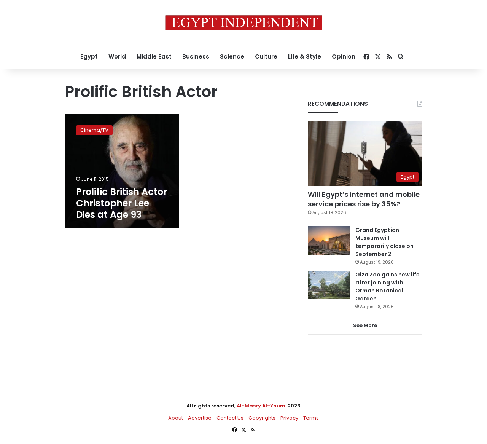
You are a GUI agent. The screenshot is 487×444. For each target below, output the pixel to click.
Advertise (200, 418)
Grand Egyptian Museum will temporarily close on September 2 (384, 242)
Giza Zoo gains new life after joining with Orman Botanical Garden (387, 286)
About (175, 418)
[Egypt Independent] (243, 22)
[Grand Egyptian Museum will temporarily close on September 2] (329, 240)
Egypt (89, 57)
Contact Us (230, 418)
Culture (266, 57)
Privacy (289, 418)
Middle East (154, 57)
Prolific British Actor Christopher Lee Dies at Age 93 (121, 203)
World (117, 57)
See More (365, 325)
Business (195, 57)
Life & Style (304, 57)
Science (232, 57)
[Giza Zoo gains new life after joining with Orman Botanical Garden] (329, 285)
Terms (311, 418)
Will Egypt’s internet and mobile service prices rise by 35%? (364, 199)
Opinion (343, 57)
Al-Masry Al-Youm (261, 405)
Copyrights (261, 418)
